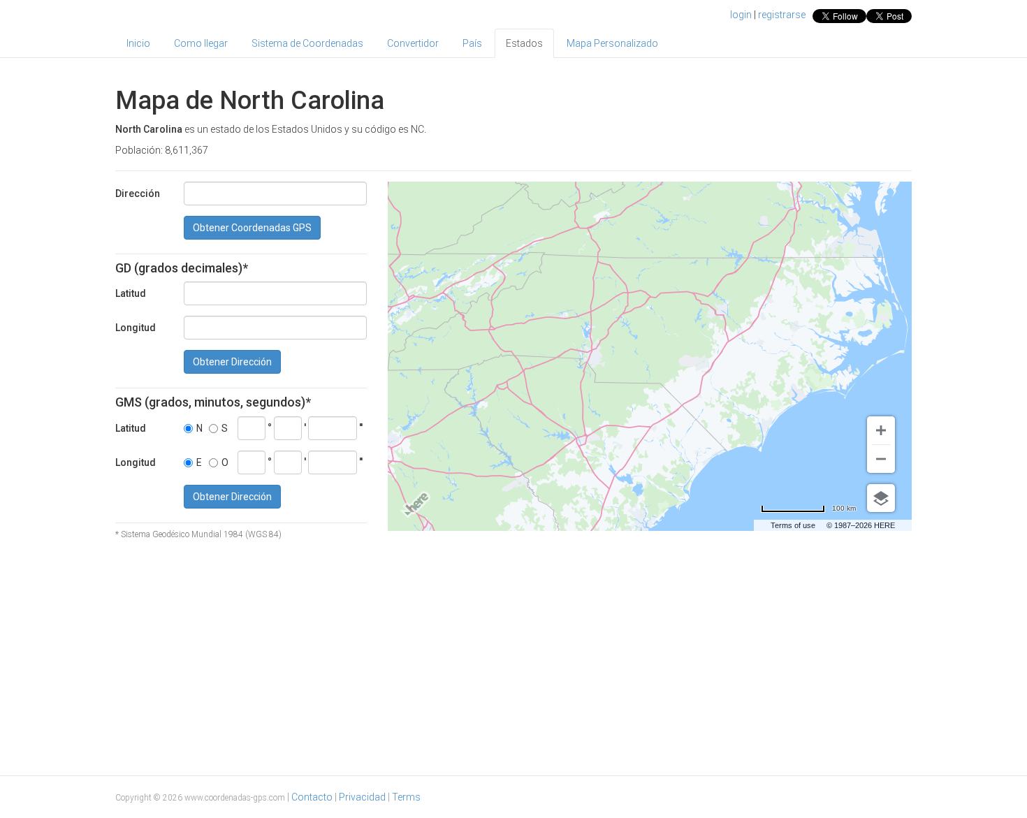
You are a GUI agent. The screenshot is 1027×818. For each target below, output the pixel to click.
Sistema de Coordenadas (307, 43)
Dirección (137, 193)
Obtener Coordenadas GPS (252, 227)
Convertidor (413, 43)
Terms (406, 797)
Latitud (130, 293)
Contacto (312, 797)
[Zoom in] (881, 430)
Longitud (135, 327)
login (741, 14)
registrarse (782, 14)
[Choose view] (881, 498)
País (472, 43)
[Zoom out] (881, 459)
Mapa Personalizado (612, 43)
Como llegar (201, 43)
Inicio (138, 43)
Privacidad (362, 797)
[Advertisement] (513, 656)
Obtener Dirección (232, 361)
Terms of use (793, 525)
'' (361, 427)
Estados (524, 43)
